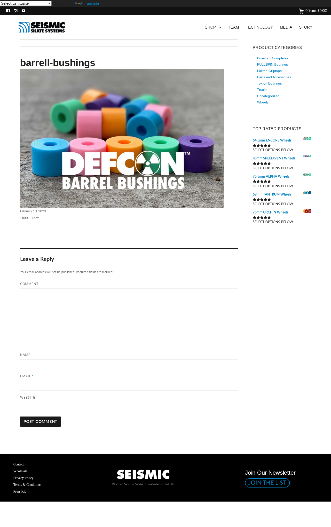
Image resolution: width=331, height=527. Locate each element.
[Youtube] (22, 11)
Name (26, 355)
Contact (18, 464)
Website (27, 397)
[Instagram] (15, 11)
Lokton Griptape (269, 71)
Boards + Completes (272, 58)
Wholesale (20, 471)
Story (306, 27)
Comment (30, 284)
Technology (259, 27)
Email (27, 376)
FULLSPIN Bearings (272, 64)
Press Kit (19, 491)
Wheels (262, 102)
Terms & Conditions (27, 485)
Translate (91, 3)
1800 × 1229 (29, 218)
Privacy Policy (23, 478)
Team (233, 27)
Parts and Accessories (274, 77)
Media (286, 27)
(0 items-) (315, 11)
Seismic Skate (133, 484)
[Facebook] (7, 11)
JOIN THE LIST (267, 483)
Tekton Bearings (269, 83)
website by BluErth (161, 484)
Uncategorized (268, 96)
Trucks (262, 90)
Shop (210, 27)
